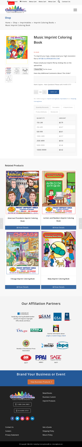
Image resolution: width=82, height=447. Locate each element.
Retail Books (47, 393)
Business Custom (49, 397)
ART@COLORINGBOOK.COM (49, 58)
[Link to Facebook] (12, 418)
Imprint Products (49, 401)
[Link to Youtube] (27, 418)
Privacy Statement (12, 435)
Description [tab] (55, 107)
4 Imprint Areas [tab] (68, 107)
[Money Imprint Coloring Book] (1, 223)
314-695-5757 (23, 411)
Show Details (23, 227)
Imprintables (63, 98)
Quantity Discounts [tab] (42, 107)
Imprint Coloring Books (53, 98)
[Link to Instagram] (22, 418)
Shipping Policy (48, 431)
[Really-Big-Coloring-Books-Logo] (15, 9)
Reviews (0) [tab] (54, 112)
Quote (11, 3)
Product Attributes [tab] (41, 112)
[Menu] (74, 9)
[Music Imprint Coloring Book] (17, 50)
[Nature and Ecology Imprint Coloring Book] (80, 223)
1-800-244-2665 (23, 404)
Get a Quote (47, 427)
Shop (8, 17)
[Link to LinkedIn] (32, 418)
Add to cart (53, 92)
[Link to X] (17, 418)
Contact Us (9, 427)
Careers (8, 431)
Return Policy (47, 435)
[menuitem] (65, 2)
